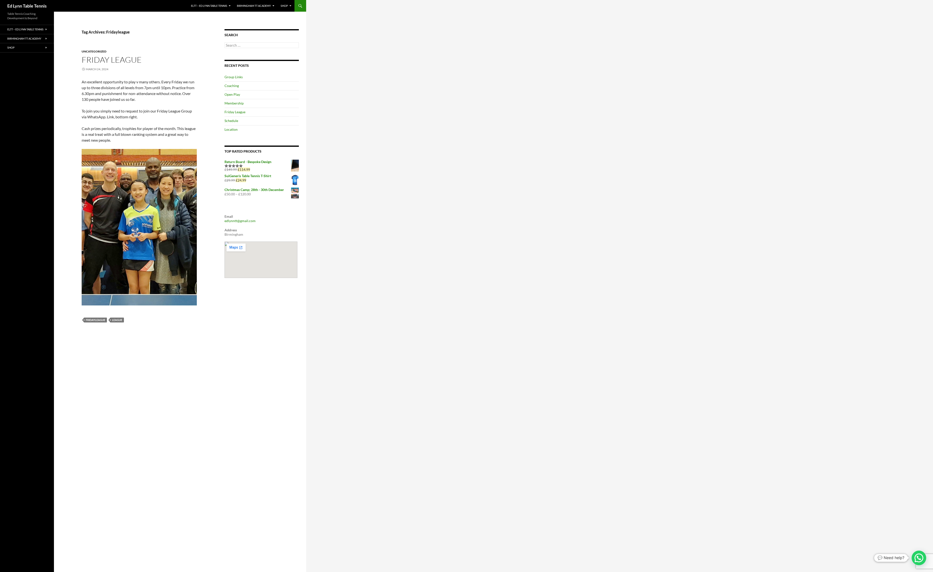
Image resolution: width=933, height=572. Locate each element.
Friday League (112, 60)
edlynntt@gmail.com (240, 221)
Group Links (234, 77)
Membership (234, 103)
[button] (919, 558)
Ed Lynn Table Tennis (27, 6)
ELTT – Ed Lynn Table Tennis (209, 5)
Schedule (231, 121)
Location (231, 129)
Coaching (232, 86)
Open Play (232, 94)
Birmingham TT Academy (254, 5)
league (117, 319)
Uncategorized (94, 51)
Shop (284, 5)
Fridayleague (95, 319)
